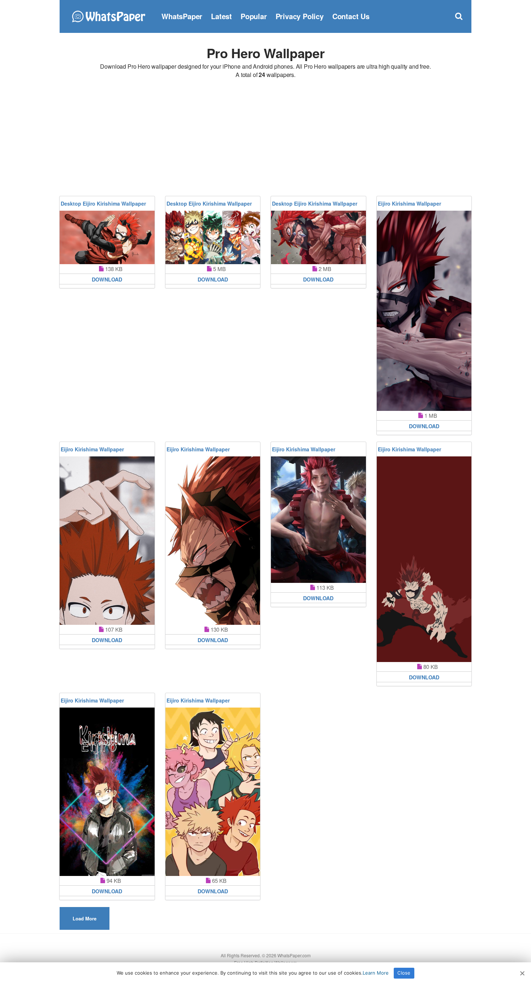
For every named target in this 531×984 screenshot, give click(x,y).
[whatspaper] (108, 15)
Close (403, 973)
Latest (221, 16)
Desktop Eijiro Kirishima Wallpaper (103, 203)
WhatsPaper (181, 16)
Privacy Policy (300, 16)
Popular (254, 16)
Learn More (376, 973)
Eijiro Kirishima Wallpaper (409, 203)
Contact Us (351, 16)
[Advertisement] (265, 138)
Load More (84, 918)
